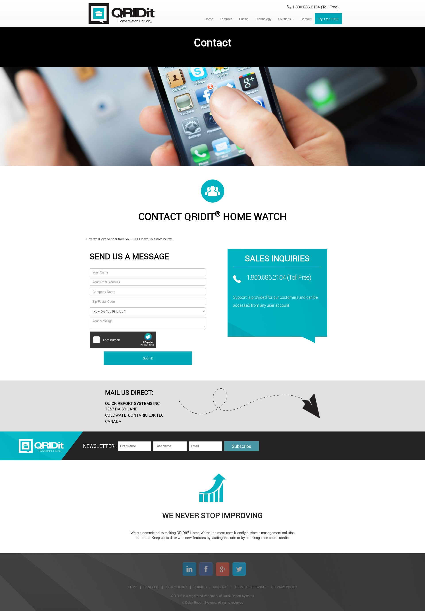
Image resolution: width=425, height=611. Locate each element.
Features (226, 19)
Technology (263, 19)
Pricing (244, 19)
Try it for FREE (328, 19)
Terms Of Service (249, 587)
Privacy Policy (284, 587)
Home (209, 19)
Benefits (151, 587)
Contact (306, 19)
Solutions (285, 19)
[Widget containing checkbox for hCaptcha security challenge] (123, 339)
